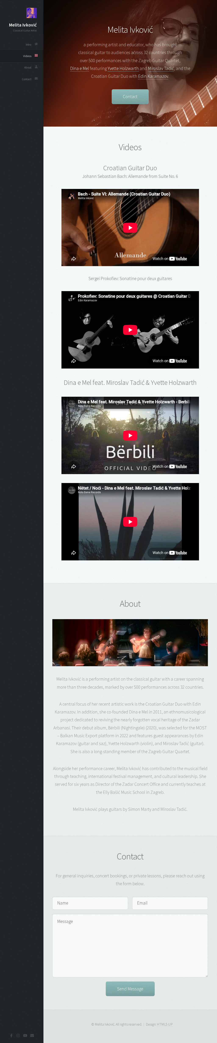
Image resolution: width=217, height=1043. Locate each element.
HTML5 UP (165, 1024)
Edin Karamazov (153, 76)
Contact (130, 96)
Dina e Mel (79, 68)
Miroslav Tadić (161, 68)
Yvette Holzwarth (123, 68)
